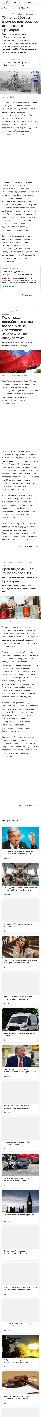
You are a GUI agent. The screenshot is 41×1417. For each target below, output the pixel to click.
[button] (20, 83)
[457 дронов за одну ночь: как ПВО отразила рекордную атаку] (20, 1352)
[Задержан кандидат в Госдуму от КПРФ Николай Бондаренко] (20, 1388)
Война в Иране (10, 8)
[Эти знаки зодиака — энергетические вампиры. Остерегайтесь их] (20, 953)
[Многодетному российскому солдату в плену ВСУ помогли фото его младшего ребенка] (20, 880)
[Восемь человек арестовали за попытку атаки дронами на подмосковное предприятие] (20, 1098)
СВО (23, 8)
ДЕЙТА (19, 14)
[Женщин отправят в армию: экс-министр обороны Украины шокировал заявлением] (20, 989)
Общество (29, 14)
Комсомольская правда (24, 311)
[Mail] (7, 2)
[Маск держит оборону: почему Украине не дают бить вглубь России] (20, 1062)
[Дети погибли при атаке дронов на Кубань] (20, 1025)
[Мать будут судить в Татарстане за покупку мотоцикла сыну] (20, 1171)
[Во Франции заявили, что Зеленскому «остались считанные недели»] (20, 1280)
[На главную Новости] (14, 2)
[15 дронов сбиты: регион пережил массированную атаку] (20, 916)
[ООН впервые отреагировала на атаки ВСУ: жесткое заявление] (20, 844)
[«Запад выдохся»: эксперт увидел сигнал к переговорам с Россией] (20, 1207)
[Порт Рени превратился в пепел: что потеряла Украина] (20, 1316)
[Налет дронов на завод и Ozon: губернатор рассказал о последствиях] (20, 1134)
